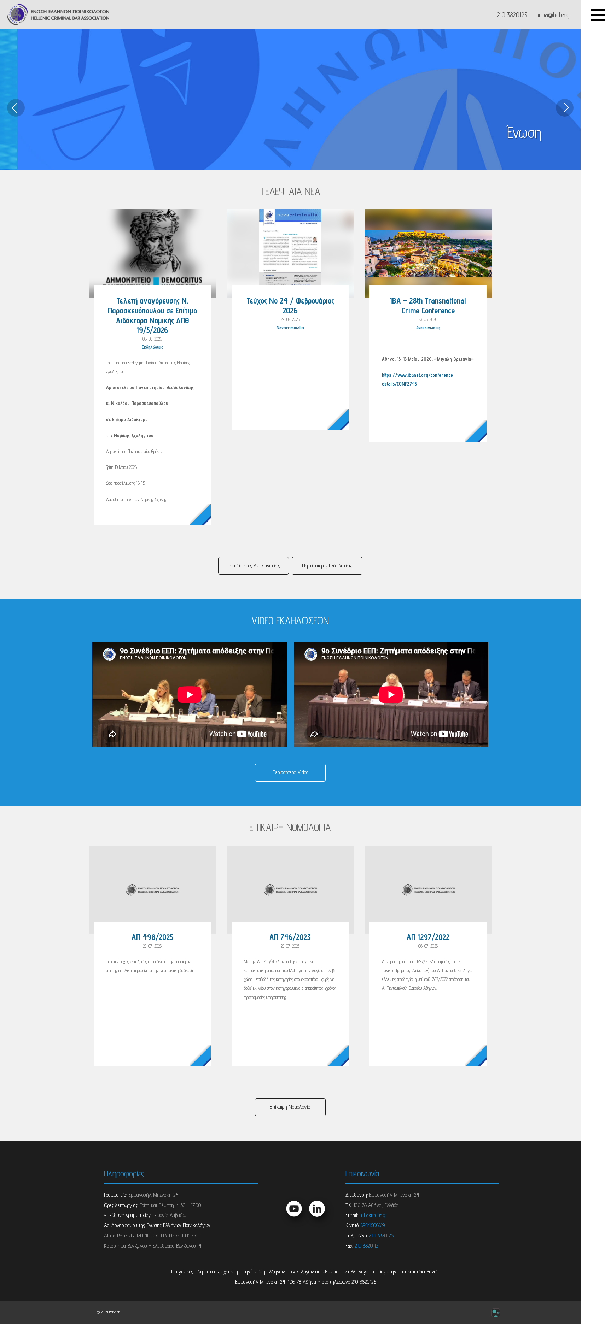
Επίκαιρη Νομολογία (290, 1107)
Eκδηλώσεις (152, 347)
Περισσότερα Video (290, 772)
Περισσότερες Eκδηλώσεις (327, 565)
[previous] (16, 107)
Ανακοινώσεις (428, 327)
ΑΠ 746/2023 (290, 937)
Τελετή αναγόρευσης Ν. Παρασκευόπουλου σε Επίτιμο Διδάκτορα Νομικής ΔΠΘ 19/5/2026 (152, 315)
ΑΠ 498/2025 (152, 937)
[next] (564, 107)
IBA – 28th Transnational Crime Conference (428, 305)
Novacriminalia (290, 327)
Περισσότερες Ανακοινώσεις (253, 565)
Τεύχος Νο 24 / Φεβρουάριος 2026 (290, 305)
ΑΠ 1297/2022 (428, 937)
